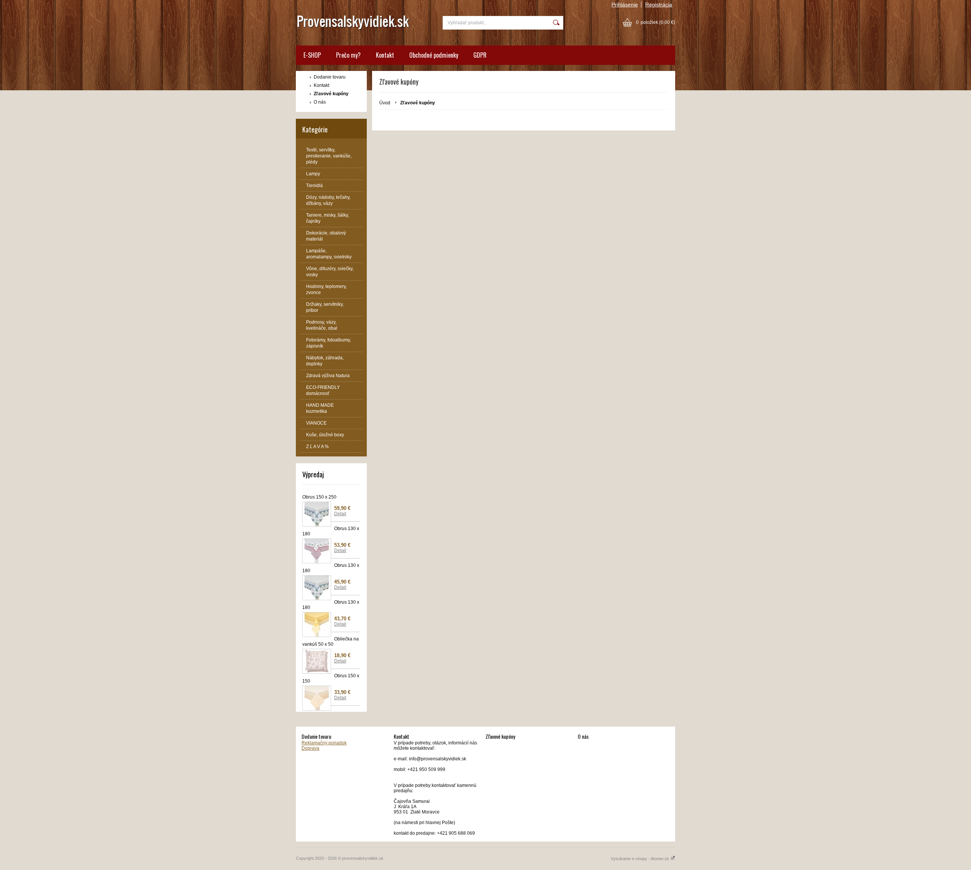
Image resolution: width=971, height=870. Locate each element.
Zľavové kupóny (331, 93)
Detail (340, 513)
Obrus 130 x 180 (330, 531)
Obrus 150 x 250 (319, 497)
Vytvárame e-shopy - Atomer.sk (640, 858)
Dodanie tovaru (330, 77)
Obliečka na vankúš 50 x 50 (330, 641)
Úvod (384, 102)
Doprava (310, 748)
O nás (320, 102)
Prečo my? (348, 55)
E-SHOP (312, 55)
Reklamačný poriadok (324, 743)
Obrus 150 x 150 (330, 678)
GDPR (480, 55)
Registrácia (658, 5)
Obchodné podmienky (433, 55)
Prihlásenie (624, 5)
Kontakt (385, 55)
